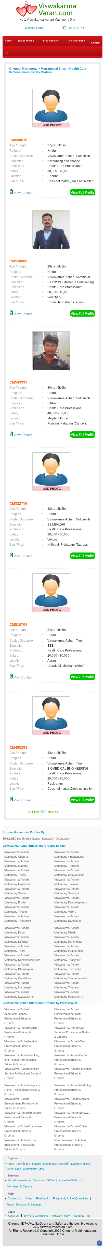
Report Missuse (17, 1204)
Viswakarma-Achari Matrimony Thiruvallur (67, 967)
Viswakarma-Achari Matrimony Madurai (16, 863)
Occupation (63, 838)
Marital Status (31, 838)
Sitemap (36, 1204)
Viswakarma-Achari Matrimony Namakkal (67, 918)
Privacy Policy (61, 1215)
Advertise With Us (70, 1180)
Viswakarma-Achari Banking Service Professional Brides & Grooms (22, 1073)
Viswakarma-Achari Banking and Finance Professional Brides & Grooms (21, 1060)
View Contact (22, 193)
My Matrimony (77, 40)
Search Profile (26, 40)
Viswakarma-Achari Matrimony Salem (16, 891)
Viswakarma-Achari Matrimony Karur (16, 930)
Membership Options (20, 1186)
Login (19, 1163)
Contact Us (52, 47)
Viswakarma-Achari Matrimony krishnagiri (17, 985)
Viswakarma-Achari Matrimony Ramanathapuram (22, 957)
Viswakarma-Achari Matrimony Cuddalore (17, 976)
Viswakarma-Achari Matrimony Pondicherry (68, 994)
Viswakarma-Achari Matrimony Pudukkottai (68, 948)
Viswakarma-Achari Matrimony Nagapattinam (19, 994)
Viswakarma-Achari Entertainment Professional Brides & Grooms (20, 1103)
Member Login (34, 27)
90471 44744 (76, 27)
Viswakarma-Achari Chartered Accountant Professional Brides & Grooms (67, 1016)
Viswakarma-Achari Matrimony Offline (31, 1180)
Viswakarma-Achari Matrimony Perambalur (68, 939)
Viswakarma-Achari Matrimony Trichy (16, 872)
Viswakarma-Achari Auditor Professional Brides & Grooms (21, 1046)
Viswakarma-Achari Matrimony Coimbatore (18, 882)
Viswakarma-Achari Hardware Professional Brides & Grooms (23, 1131)
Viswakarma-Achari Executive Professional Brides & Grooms (23, 1117)
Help (29, 1198)
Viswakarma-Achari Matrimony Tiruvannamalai (70, 976)
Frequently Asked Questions (70, 1198)
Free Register (51, 40)
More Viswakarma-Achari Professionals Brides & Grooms (70, 1145)
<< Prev (33, 812)
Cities (18, 838)
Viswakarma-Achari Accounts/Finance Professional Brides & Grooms (17, 1016)
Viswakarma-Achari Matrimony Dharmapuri (18, 967)
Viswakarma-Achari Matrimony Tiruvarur (67, 985)
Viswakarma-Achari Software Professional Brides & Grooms (72, 1117)
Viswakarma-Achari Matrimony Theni (16, 948)
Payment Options (79, 1163)
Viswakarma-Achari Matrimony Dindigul (16, 939)
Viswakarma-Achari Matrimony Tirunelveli (17, 918)
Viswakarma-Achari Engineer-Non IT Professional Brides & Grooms (22, 1090)
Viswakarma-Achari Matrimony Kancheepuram (70, 900)
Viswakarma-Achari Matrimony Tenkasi (66, 882)
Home (8, 40)
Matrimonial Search (55, 1163)
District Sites (13, 1168)
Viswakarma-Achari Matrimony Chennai (16, 854)
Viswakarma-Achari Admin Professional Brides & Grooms (20, 1032)
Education (48, 838)
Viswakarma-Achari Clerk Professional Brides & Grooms (70, 1046)
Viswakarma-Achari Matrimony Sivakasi (66, 891)
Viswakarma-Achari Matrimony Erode (16, 900)
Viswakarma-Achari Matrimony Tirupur (16, 909)
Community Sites (33, 1168)
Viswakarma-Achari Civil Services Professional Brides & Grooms (72, 1032)
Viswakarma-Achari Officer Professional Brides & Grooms (71, 1131)
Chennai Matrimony (23, 68)
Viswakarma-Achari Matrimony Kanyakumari (69, 872)
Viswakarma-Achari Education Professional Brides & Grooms (72, 1073)
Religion (8, 838)
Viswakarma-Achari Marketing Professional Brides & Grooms (72, 1090)
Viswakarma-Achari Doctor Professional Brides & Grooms (71, 1060)
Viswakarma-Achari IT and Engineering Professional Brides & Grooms (20, 1145)
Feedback (42, 1198)
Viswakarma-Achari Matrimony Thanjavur (67, 957)
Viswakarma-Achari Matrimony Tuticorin (66, 863)
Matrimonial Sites (53, 68)
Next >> (53, 812)
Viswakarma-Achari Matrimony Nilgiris (66, 930)
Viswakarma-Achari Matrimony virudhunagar (69, 854)
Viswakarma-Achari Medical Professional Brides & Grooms (71, 1103)
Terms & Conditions (36, 1215)
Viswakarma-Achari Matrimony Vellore (66, 909)
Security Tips (82, 1215)
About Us (13, 1215)
